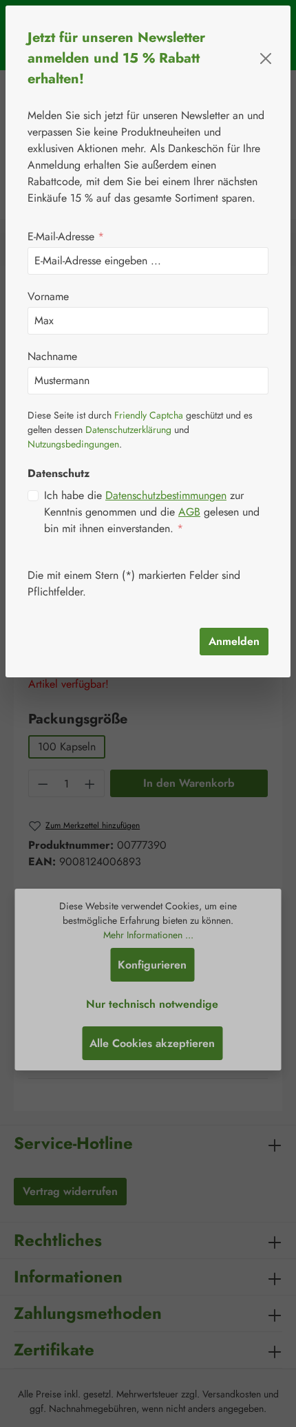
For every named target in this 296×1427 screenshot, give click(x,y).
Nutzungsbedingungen (73, 444)
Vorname (48, 296)
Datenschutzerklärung (128, 429)
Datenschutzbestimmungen (165, 495)
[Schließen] (265, 58)
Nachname (52, 356)
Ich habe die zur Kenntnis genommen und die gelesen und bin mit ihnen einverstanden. (152, 511)
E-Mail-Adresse (66, 236)
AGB (189, 512)
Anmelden (234, 641)
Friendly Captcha (148, 415)
